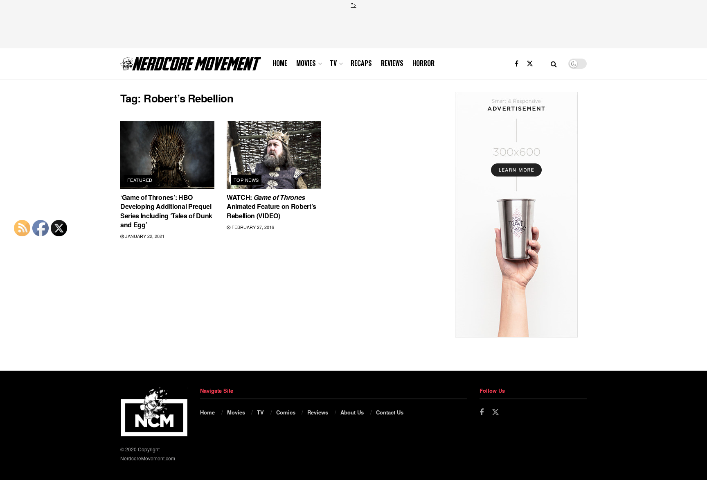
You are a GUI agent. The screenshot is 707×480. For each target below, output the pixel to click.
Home (279, 63)
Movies (306, 63)
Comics (285, 412)
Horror (423, 63)
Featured (140, 180)
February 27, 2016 (252, 227)
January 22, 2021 (144, 236)
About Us (352, 412)
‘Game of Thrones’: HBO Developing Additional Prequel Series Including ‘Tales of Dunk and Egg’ (166, 210)
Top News (246, 180)
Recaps (361, 63)
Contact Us (389, 412)
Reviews (392, 63)
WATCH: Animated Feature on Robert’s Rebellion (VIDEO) (271, 206)
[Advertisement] (353, 27)
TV (333, 63)
